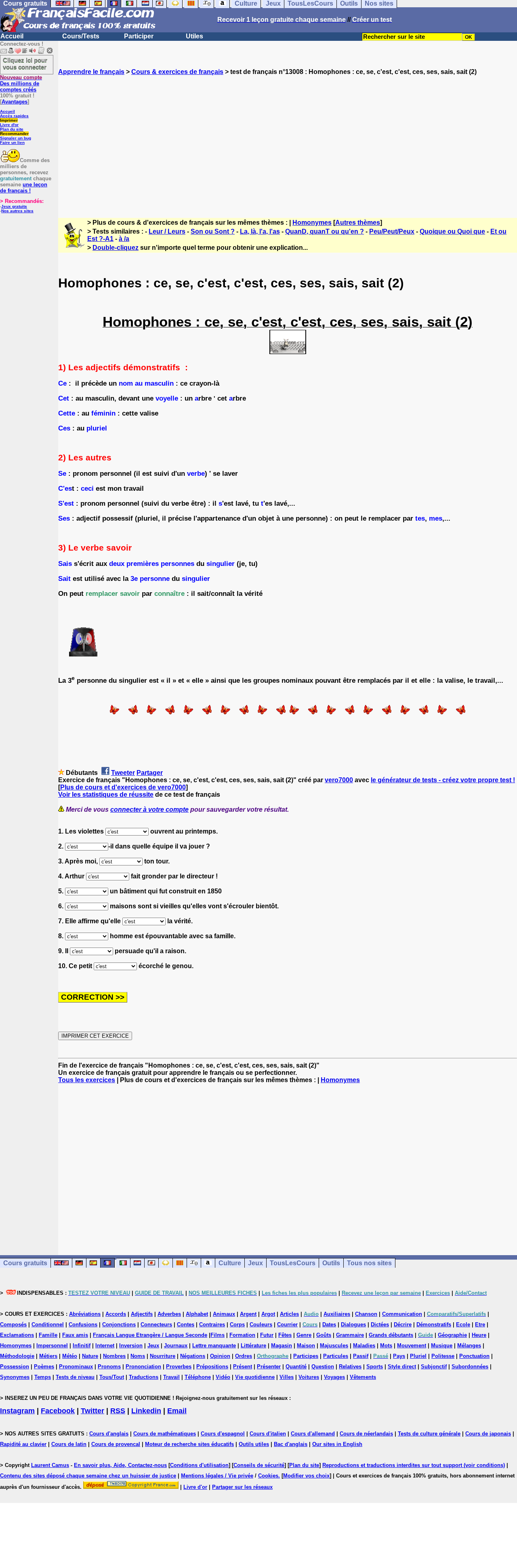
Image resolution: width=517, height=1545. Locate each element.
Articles (289, 1314)
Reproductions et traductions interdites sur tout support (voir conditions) (413, 1465)
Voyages (334, 1377)
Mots (386, 1345)
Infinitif (81, 1345)
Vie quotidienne (255, 1377)
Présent (242, 1366)
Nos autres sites (17, 211)
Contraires (212, 1324)
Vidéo (223, 1377)
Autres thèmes (357, 222)
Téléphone (198, 1377)
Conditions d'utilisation (199, 1465)
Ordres (243, 1356)
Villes (287, 1377)
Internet (104, 1345)
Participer (138, 36)
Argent (248, 1314)
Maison (306, 1345)
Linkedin (146, 1411)
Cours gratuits (25, 1263)
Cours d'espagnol (223, 1434)
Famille (48, 1335)
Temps (42, 1377)
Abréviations (85, 1314)
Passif (360, 1356)
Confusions (83, 1324)
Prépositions (212, 1366)
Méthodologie (17, 1356)
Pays (399, 1356)
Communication (402, 1314)
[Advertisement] (287, 139)
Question (322, 1366)
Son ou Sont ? (213, 231)
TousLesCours (292, 1263)
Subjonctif (434, 1366)
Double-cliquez (115, 247)
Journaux (175, 1345)
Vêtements (363, 1377)
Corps (237, 1324)
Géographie (452, 1335)
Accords (115, 1314)
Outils (331, 1263)
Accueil (11, 36)
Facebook (58, 1411)
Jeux (255, 1263)
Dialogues (353, 1324)
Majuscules (334, 1345)
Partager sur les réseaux (242, 1487)
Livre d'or (9, 124)
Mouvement (411, 1345)
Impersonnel (52, 1345)
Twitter (92, 1411)
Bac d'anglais (290, 1444)
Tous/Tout (111, 1377)
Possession (14, 1366)
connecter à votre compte (149, 809)
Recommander (14, 133)
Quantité (296, 1366)
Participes (305, 1356)
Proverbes (178, 1366)
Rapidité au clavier (23, 1444)
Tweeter (123, 772)
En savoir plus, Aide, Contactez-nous (120, 1465)
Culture (230, 1263)
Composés (13, 1324)
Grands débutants (391, 1335)
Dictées (380, 1324)
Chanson (366, 1314)
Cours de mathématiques (164, 1434)
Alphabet (197, 1314)
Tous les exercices (86, 1079)
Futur (266, 1335)
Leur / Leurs (167, 231)
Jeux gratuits (14, 206)
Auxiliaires (337, 1314)
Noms (137, 1356)
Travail (171, 1377)
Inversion (131, 1345)
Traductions (143, 1377)
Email (177, 1411)
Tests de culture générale (429, 1434)
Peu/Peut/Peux (391, 231)
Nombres (114, 1356)
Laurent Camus (50, 1465)
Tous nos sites (369, 1263)
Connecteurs (156, 1324)
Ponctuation (474, 1356)
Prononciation (143, 1366)
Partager (150, 772)
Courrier (287, 1324)
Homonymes (312, 222)
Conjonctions (119, 1324)
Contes (185, 1324)
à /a (124, 238)
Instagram (17, 1411)
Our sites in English (337, 1444)
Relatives (350, 1366)
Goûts (323, 1335)
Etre (480, 1324)
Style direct (402, 1366)
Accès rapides (14, 116)
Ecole (463, 1324)
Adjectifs (142, 1314)
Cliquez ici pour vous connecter (25, 63)
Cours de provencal (115, 1444)
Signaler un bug (15, 138)
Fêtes (285, 1335)
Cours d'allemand (313, 1434)
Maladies (364, 1345)
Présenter (269, 1366)
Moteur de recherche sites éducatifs (189, 1444)
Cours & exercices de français (177, 71)
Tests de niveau (75, 1377)
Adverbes (169, 1314)
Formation (242, 1335)
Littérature (253, 1345)
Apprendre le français (91, 71)
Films (217, 1335)
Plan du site (11, 129)
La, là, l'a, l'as (260, 231)
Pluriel (418, 1356)
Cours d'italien (268, 1434)
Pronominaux (76, 1366)
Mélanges (469, 1345)
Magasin (281, 1345)
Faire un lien (12, 142)
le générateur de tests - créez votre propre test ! (443, 780)
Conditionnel (48, 1324)
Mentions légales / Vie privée (217, 1476)
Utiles (194, 36)
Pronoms (109, 1366)
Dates (329, 1324)
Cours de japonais (488, 1434)
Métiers (48, 1356)
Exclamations (17, 1335)
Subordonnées (470, 1366)
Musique (441, 1345)
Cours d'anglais (108, 1434)
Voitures (308, 1377)
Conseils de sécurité (258, 1465)
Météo (69, 1356)
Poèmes (44, 1366)
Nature (90, 1356)
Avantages (14, 102)
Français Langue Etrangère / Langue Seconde (150, 1335)
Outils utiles (254, 1444)
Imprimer (9, 120)
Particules (335, 1356)
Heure (479, 1335)
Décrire (403, 1324)
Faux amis (75, 1335)
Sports (374, 1366)
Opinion (220, 1356)
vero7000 (339, 780)
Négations (192, 1356)
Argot (268, 1314)
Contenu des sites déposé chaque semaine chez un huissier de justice (88, 1476)
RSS (117, 1411)
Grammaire (350, 1335)
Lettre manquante (214, 1345)
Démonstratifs (433, 1324)
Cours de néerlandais (366, 1434)
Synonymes (14, 1377)
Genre (303, 1335)
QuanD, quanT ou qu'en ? (324, 231)
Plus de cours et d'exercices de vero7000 (123, 787)
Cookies (268, 1476)
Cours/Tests (80, 36)
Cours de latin (68, 1444)
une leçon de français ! (23, 188)
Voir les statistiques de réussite (105, 794)
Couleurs (261, 1324)
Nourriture (162, 1356)
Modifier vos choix (306, 1476)
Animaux (224, 1314)
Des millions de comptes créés (21, 83)
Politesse (442, 1356)
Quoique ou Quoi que (452, 231)
